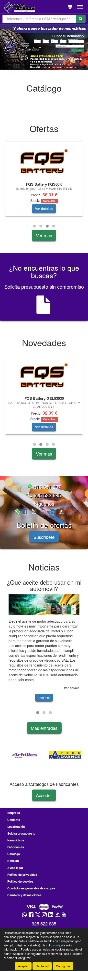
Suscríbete (44, 537)
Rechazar (42, 966)
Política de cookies (20, 881)
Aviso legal (15, 868)
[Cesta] (70, 7)
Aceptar (23, 966)
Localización (16, 826)
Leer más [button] (44, 697)
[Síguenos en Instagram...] (43, 512)
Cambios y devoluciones (24, 895)
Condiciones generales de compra (31, 888)
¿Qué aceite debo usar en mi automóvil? (44, 585)
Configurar (63, 966)
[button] (34, 226)
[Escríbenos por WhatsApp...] (18, 512)
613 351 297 (46, 486)
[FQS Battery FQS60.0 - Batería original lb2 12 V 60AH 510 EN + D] (44, 161)
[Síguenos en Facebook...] (25, 512)
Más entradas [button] (44, 728)
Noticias (13, 860)
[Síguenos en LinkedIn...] (52, 512)
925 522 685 (46, 495)
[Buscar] (81, 19)
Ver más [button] (44, 235)
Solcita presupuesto (21, 833)
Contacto (13, 820)
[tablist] (44, 47)
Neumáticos (15, 840)
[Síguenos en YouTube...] (70, 512)
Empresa (13, 812)
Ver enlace (71, 687)
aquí (56, 945)
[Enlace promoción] (44, 47)
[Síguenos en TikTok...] (61, 512)
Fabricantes (15, 847)
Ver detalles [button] (44, 208)
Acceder (44, 795)
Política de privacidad (22, 874)
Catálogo (13, 854)
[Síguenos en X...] (34, 512)
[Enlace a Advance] (54, 755)
